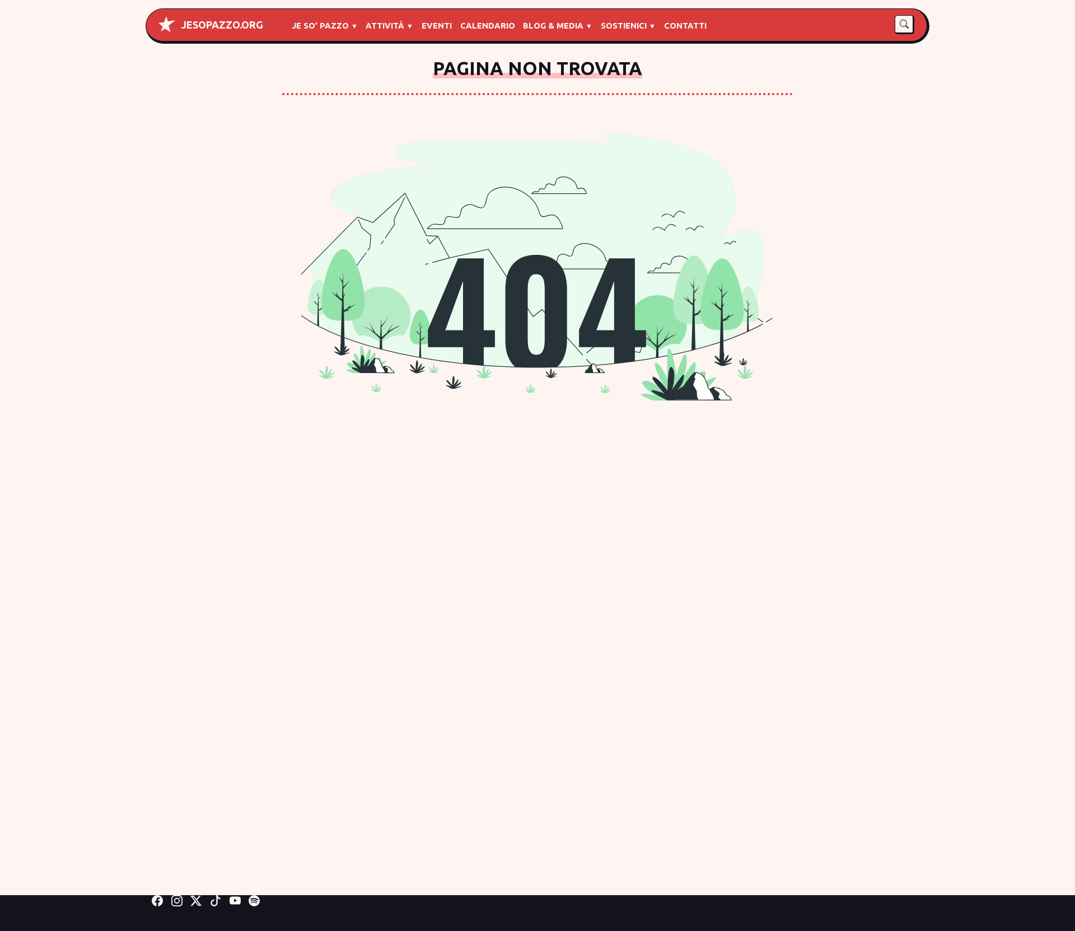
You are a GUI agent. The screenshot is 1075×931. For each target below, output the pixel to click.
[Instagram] (177, 900)
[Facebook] (157, 900)
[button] (904, 25)
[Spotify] (254, 900)
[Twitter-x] (196, 900)
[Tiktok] (215, 900)
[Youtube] (235, 900)
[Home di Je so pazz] (166, 24)
